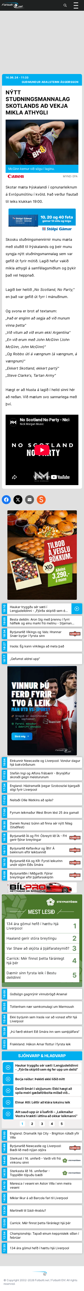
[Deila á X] (17, 499)
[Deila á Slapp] (41, 499)
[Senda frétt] (29, 499)
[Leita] (65, 5)
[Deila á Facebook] (6, 499)
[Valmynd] (75, 5)
